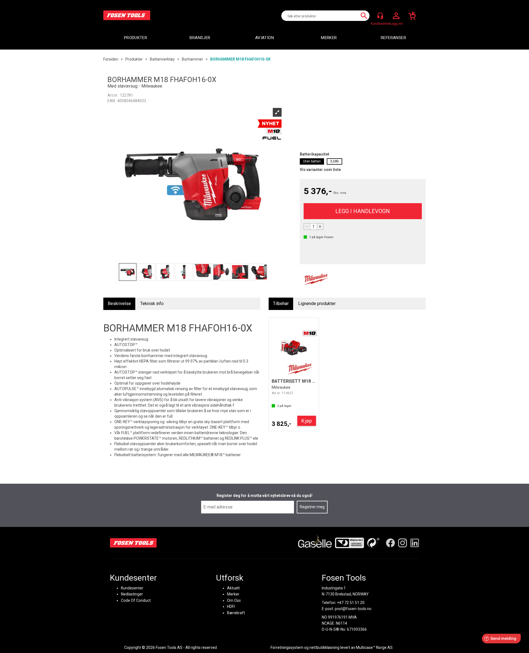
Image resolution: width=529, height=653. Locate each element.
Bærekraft (236, 613)
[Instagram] (402, 542)
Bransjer (200, 37)
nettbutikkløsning (324, 647)
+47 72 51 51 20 (351, 602)
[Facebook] (390, 542)
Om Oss (234, 600)
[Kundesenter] (380, 15)
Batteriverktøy (162, 59)
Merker (329, 37)
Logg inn (396, 15)
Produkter (135, 37)
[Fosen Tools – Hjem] (133, 543)
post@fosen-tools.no (353, 608)
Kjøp (363, 211)
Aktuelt (233, 588)
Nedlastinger (132, 594)
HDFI (231, 606)
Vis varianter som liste (320, 169)
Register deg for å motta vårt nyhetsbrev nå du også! (264, 495)
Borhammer (192, 59)
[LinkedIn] (414, 542)
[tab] (119, 304)
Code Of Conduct (136, 600)
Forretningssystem (287, 647)
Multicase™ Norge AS (374, 647)
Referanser (393, 37)
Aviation (264, 37)
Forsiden (110, 59)
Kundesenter (132, 588)
